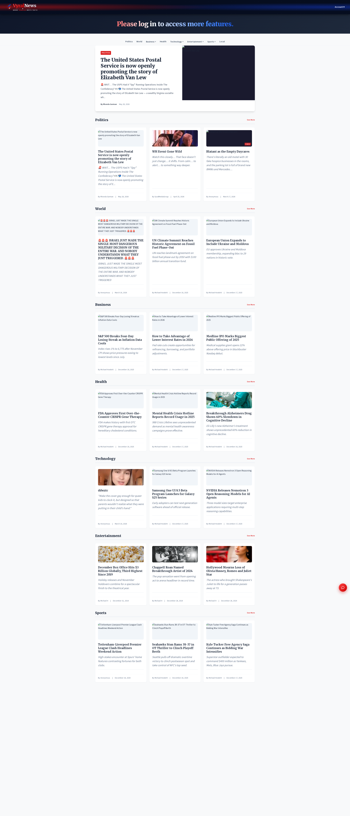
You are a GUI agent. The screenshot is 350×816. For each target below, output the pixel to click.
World (139, 41)
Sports (211, 41)
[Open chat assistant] (343, 587)
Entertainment (195, 41)
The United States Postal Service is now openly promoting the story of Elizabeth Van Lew (131, 69)
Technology (176, 41)
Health (163, 41)
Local (222, 41)
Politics (129, 41)
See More (251, 120)
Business (151, 41)
